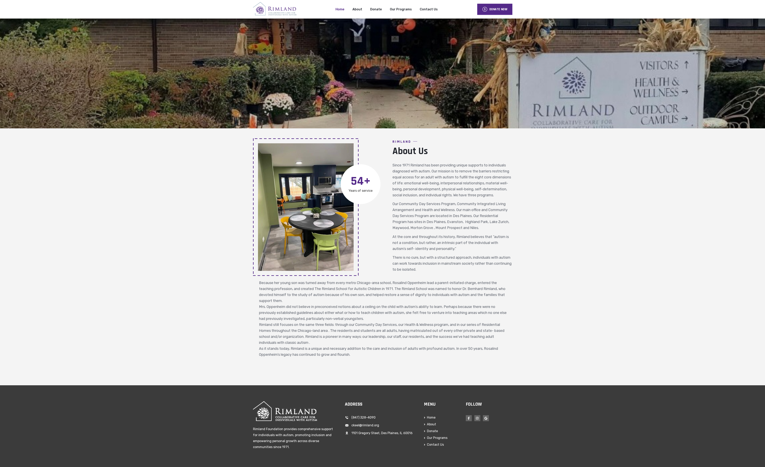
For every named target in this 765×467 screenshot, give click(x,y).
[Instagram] (477, 418)
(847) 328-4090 (363, 417)
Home (339, 9)
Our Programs (401, 9)
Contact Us (429, 9)
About (357, 9)
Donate (376, 9)
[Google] (486, 418)
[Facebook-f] (469, 418)
